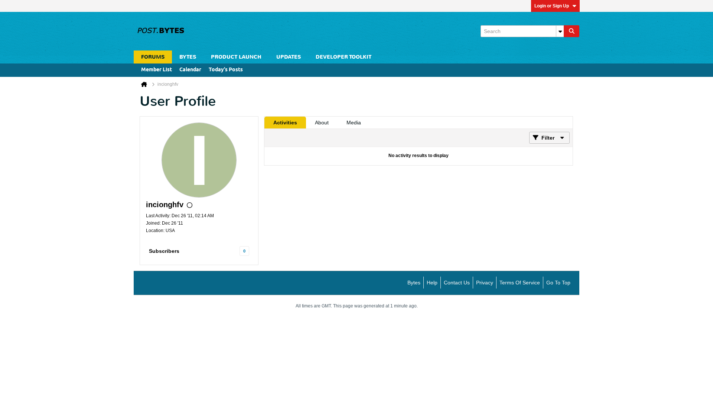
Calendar (190, 70)
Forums (153, 57)
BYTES (187, 57)
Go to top (558, 283)
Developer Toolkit (343, 57)
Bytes (413, 283)
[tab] (285, 122)
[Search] (571, 31)
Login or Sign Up (551, 6)
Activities (285, 122)
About (322, 122)
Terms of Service (519, 283)
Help (432, 283)
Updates (288, 57)
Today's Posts (226, 70)
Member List (156, 70)
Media (353, 122)
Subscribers (164, 251)
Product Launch (236, 57)
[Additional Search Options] (560, 31)
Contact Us (457, 283)
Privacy (484, 283)
